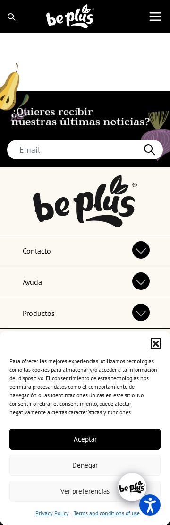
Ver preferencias (85, 491)
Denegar (85, 465)
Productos (39, 313)
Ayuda (32, 282)
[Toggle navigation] (155, 17)
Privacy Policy (52, 512)
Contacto (37, 250)
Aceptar (85, 439)
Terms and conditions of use (107, 512)
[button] (156, 343)
